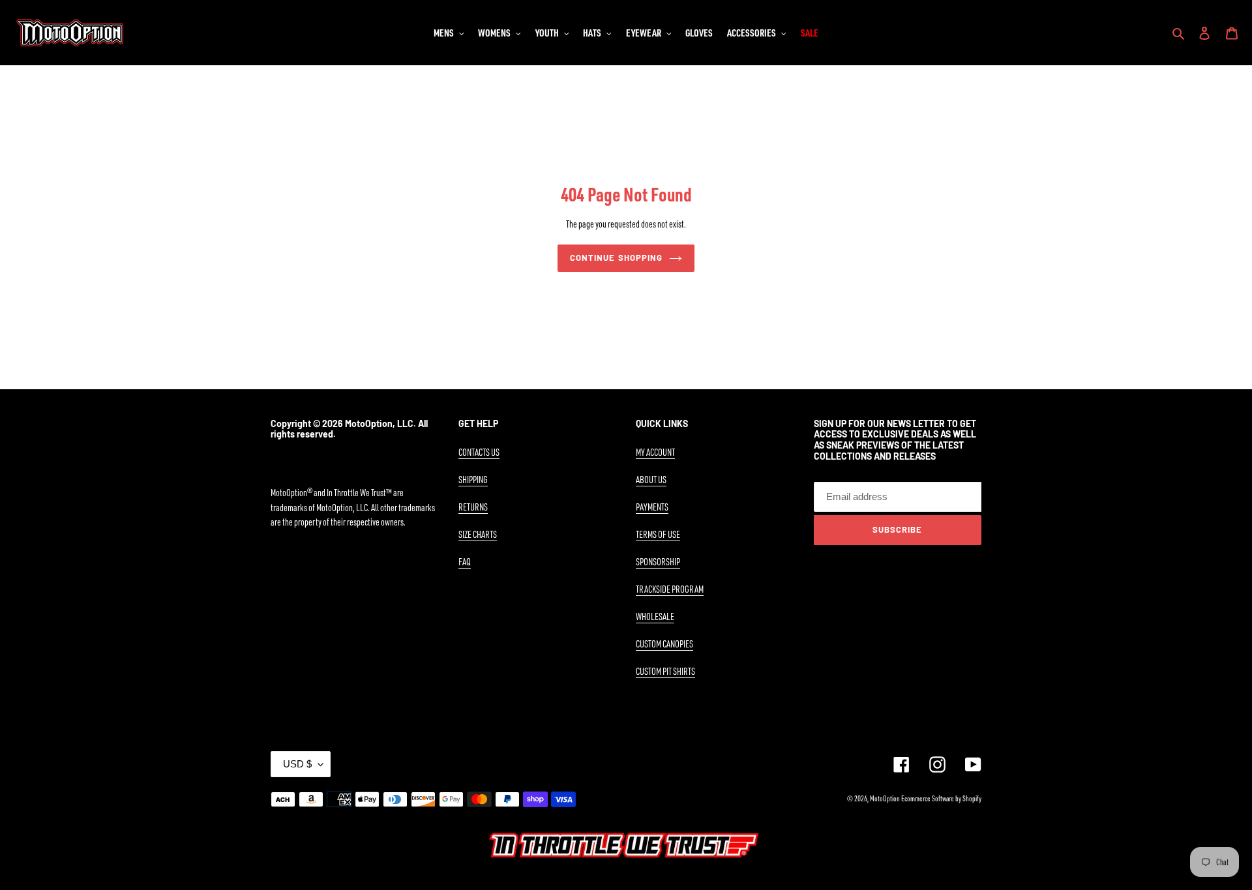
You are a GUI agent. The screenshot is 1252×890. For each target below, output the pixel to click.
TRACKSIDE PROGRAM (670, 589)
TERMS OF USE (658, 534)
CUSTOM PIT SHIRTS (665, 671)
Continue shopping (616, 257)
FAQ (464, 562)
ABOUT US (651, 479)
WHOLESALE (655, 616)
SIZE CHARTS (477, 534)
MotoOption (885, 798)
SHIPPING (473, 479)
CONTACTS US (478, 452)
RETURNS (473, 507)
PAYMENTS (652, 507)
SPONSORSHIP (658, 562)
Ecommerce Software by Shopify (941, 798)
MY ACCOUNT (655, 452)
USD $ (297, 763)
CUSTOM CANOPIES (664, 644)
